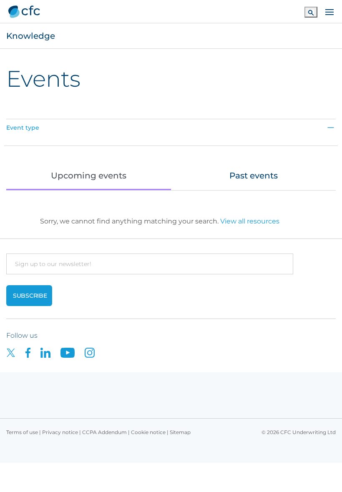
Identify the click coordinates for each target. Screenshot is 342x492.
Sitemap (180, 432)
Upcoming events (88, 176)
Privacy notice (60, 432)
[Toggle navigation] (329, 11)
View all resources (249, 221)
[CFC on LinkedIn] (50, 352)
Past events (253, 176)
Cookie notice (148, 432)
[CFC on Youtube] (72, 352)
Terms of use (22, 432)
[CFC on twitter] (15, 352)
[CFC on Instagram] (94, 352)
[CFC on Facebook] (32, 352)
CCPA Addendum (104, 432)
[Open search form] (310, 12)
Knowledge (30, 36)
